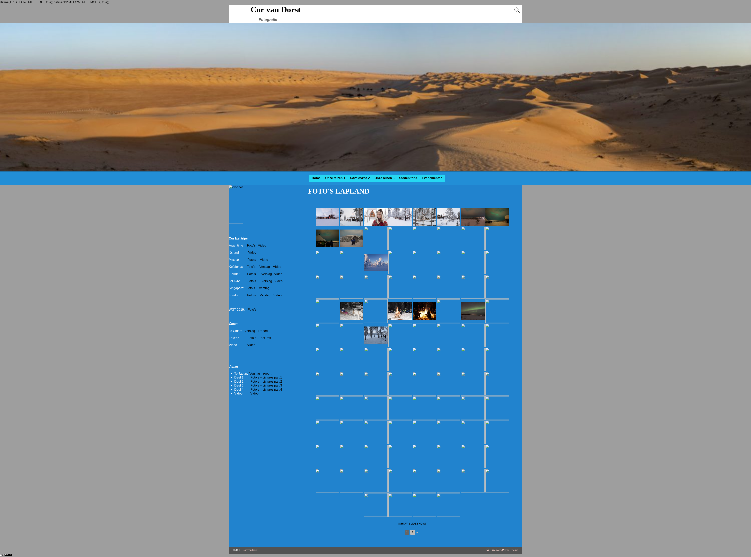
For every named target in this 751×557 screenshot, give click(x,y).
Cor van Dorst (276, 9)
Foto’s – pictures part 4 (266, 389)
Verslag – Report (256, 331)
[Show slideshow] (412, 523)
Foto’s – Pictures (259, 338)
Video (262, 245)
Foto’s (251, 245)
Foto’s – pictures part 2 (266, 381)
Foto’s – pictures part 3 (266, 385)
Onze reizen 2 (360, 178)
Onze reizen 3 (384, 178)
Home (316, 178)
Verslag (265, 266)
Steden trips (408, 178)
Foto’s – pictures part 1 (266, 377)
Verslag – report (260, 373)
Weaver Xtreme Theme (505, 550)
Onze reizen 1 (335, 178)
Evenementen (432, 178)
